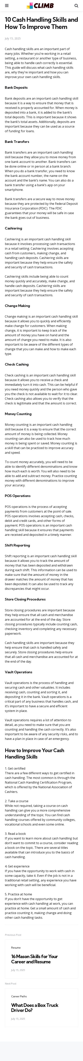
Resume (16, 947)
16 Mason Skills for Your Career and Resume (34, 958)
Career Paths (19, 996)
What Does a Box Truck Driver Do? (34, 1007)
